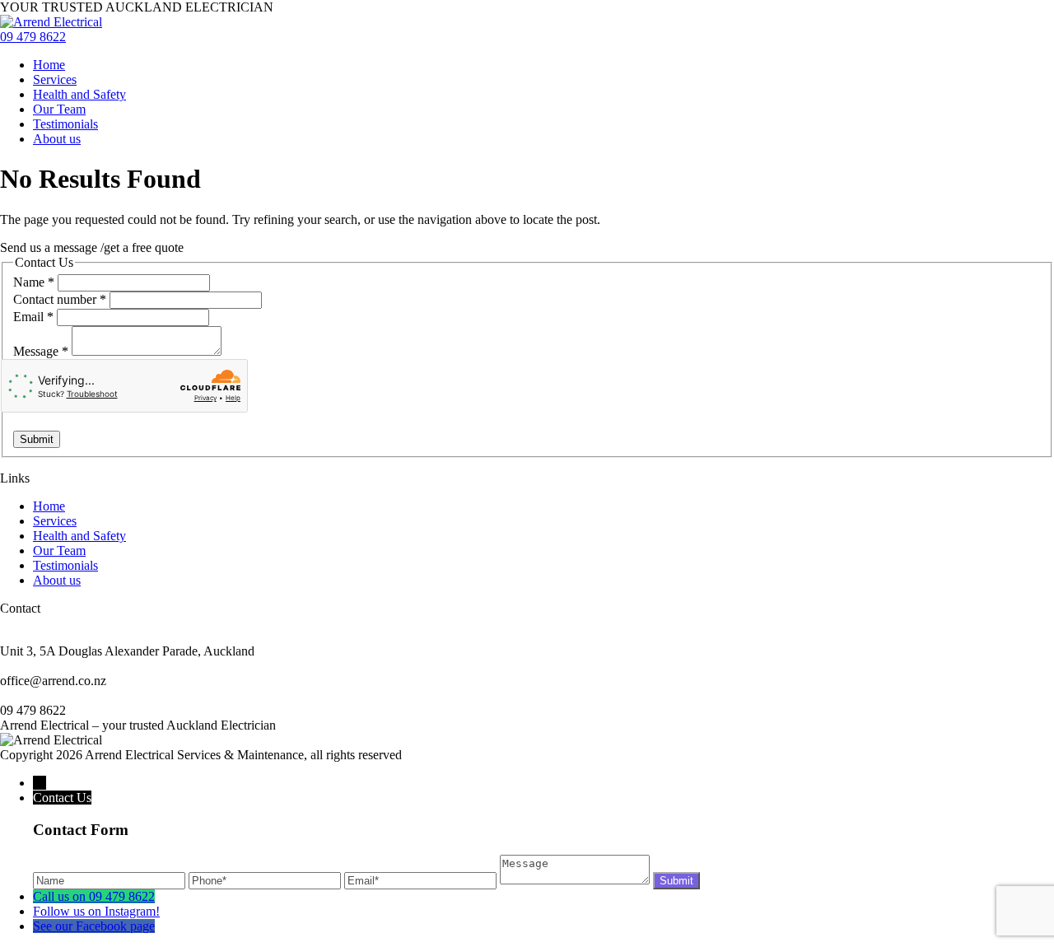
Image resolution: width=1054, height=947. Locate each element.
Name (33, 282)
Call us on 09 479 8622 (94, 896)
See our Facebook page (94, 926)
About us (57, 139)
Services (55, 79)
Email (33, 317)
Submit (37, 439)
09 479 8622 (33, 37)
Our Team (59, 109)
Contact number (59, 299)
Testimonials (65, 124)
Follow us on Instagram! (96, 911)
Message (40, 351)
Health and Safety (79, 94)
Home (49, 65)
